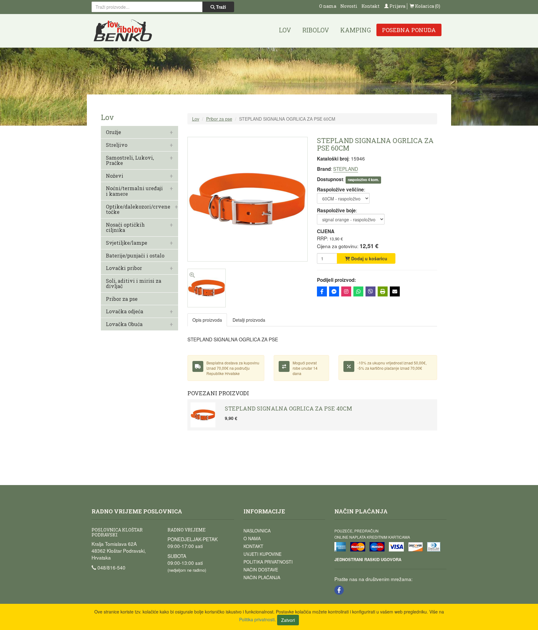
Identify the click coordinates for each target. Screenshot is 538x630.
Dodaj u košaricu (368, 258)
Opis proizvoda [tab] (207, 320)
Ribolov (315, 30)
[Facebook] (322, 291)
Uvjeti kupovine (262, 554)
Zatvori (288, 620)
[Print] (383, 291)
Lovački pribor (124, 268)
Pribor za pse (122, 299)
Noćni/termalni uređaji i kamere (134, 190)
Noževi (114, 176)
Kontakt (370, 6)
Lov (285, 30)
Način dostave (260, 569)
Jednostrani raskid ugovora (367, 559)
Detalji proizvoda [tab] (249, 320)
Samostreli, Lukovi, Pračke (130, 160)
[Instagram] (346, 291)
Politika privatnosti (268, 562)
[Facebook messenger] (334, 291)
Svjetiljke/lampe (126, 243)
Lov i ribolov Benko (123, 31)
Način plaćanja (261, 577)
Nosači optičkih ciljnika (125, 227)
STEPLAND (345, 168)
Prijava (397, 6)
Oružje (113, 132)
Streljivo (116, 145)
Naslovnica (257, 530)
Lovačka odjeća (124, 311)
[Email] (395, 291)
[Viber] (370, 291)
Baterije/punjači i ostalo (135, 255)
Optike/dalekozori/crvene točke (138, 209)
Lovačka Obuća (124, 324)
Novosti (348, 6)
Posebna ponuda (409, 30)
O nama (327, 6)
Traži (220, 7)
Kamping (355, 30)
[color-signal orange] (206, 305)
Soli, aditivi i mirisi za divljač (133, 283)
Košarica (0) (427, 6)
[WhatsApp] (358, 291)
